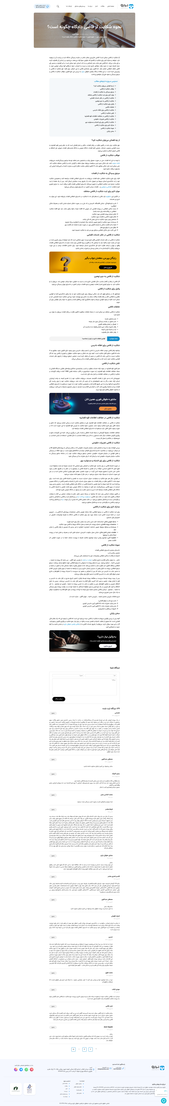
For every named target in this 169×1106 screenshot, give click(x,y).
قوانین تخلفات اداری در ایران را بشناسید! (93, 339)
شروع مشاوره (108, 646)
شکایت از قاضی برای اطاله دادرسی (103, 110)
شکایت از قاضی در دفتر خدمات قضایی (102, 98)
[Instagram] (16, 1069)
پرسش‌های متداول (80, 6)
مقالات (102, 6)
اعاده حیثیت (116, 163)
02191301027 (117, 1069)
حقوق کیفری (75, 34)
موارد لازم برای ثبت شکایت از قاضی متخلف (101, 95)
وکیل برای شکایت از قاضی (106, 104)
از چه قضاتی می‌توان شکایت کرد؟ (104, 86)
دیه (62, 499)
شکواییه (108, 196)
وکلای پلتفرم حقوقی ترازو (71, 624)
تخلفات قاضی (109, 107)
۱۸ (73, 1049)
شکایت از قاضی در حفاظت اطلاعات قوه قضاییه (99, 116)
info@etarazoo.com (103, 1069)
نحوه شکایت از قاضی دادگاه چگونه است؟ (84, 27)
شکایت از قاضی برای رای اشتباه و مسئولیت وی (99, 122)
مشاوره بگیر (107, 408)
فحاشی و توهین (106, 187)
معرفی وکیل (79, 1093)
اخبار (96, 6)
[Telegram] (21, 1069)
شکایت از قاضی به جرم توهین (104, 101)
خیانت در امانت (87, 560)
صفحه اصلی (110, 6)
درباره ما (90, 6)
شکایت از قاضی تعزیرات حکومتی (104, 119)
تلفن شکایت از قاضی (107, 113)
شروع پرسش (108, 267)
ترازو (83, 71)
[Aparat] (31, 1069)
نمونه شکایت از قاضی (107, 128)
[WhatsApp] (26, 1069)
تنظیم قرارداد (79, 1090)
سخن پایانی (110, 131)
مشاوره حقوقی (79, 1084)
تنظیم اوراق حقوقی (78, 1087)
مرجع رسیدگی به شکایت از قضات (103, 92)
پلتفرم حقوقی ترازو (102, 37)
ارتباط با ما (69, 6)
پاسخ (53, 713)
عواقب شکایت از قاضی (107, 89)
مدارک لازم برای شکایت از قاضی (104, 125)
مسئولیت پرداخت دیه (83, 497)
